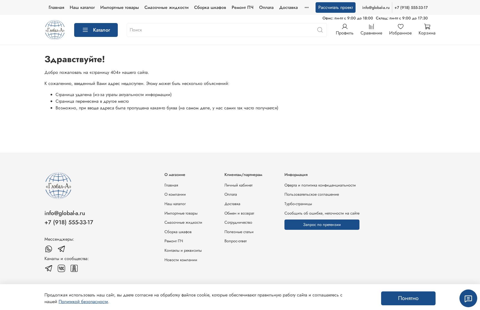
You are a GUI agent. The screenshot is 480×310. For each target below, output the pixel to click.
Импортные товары (119, 7)
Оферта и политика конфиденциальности (320, 185)
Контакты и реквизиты (183, 250)
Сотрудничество (238, 222)
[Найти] (320, 30)
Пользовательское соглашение (311, 194)
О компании (175, 194)
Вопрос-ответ (235, 241)
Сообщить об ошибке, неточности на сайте (321, 213)
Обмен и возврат (239, 213)
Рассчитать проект (335, 7)
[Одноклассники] (74, 268)
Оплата (266, 7)
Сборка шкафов (210, 7)
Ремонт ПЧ (243, 7)
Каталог (101, 30)
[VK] (61, 268)
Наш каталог (82, 7)
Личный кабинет (238, 185)
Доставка (288, 7)
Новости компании (180, 260)
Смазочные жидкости (166, 7)
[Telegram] (61, 249)
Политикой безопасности (83, 301)
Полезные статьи (239, 232)
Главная (56, 7)
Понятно (408, 298)
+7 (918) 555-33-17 (411, 7)
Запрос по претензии (322, 224)
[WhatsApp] (48, 249)
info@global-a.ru (376, 7)
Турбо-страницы (298, 203)
